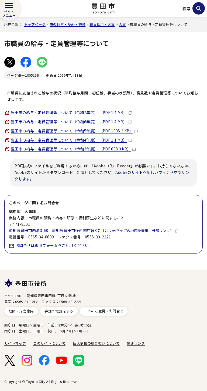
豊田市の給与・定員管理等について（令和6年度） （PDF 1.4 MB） (69, 121)
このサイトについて (49, 343)
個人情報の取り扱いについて (96, 343)
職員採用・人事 (102, 24)
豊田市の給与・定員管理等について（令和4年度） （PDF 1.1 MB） (69, 140)
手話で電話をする (58, 310)
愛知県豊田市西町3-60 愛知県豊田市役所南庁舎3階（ (91, 230)
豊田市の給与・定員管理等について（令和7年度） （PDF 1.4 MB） (69, 112)
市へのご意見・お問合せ (104, 310)
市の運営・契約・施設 (67, 24)
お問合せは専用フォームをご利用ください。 (53, 245)
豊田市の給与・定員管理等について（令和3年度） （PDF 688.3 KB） (71, 149)
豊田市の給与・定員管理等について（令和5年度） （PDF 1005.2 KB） (72, 130)
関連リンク (136, 343)
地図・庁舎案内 (21, 310)
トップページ (35, 24)
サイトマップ (15, 343)
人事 (122, 24)
